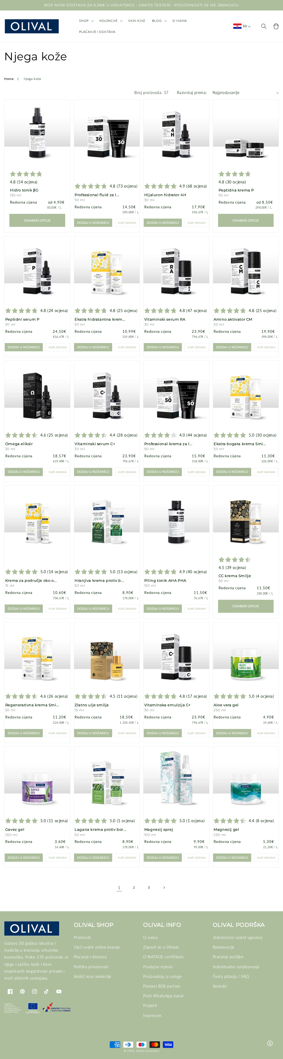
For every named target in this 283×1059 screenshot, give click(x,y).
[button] (86, 20)
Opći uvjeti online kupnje (97, 947)
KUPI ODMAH (127, 222)
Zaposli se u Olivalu (161, 947)
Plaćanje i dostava (90, 956)
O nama (150, 937)
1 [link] (119, 887)
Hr (245, 26)
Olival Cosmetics (147, 1050)
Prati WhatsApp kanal (163, 995)
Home (9, 79)
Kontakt (220, 986)
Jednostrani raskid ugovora (238, 937)
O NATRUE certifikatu (163, 956)
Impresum (152, 1015)
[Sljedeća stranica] (164, 887)
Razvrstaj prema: (192, 92)
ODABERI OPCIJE (37, 220)
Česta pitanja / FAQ (231, 976)
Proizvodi (82, 937)
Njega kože (32, 79)
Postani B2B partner (161, 986)
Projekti (150, 1005)
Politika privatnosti (91, 966)
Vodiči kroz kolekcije (92, 976)
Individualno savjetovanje (236, 966)
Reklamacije (224, 947)
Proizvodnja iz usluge (162, 976)
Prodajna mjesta (158, 966)
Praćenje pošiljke (228, 956)
